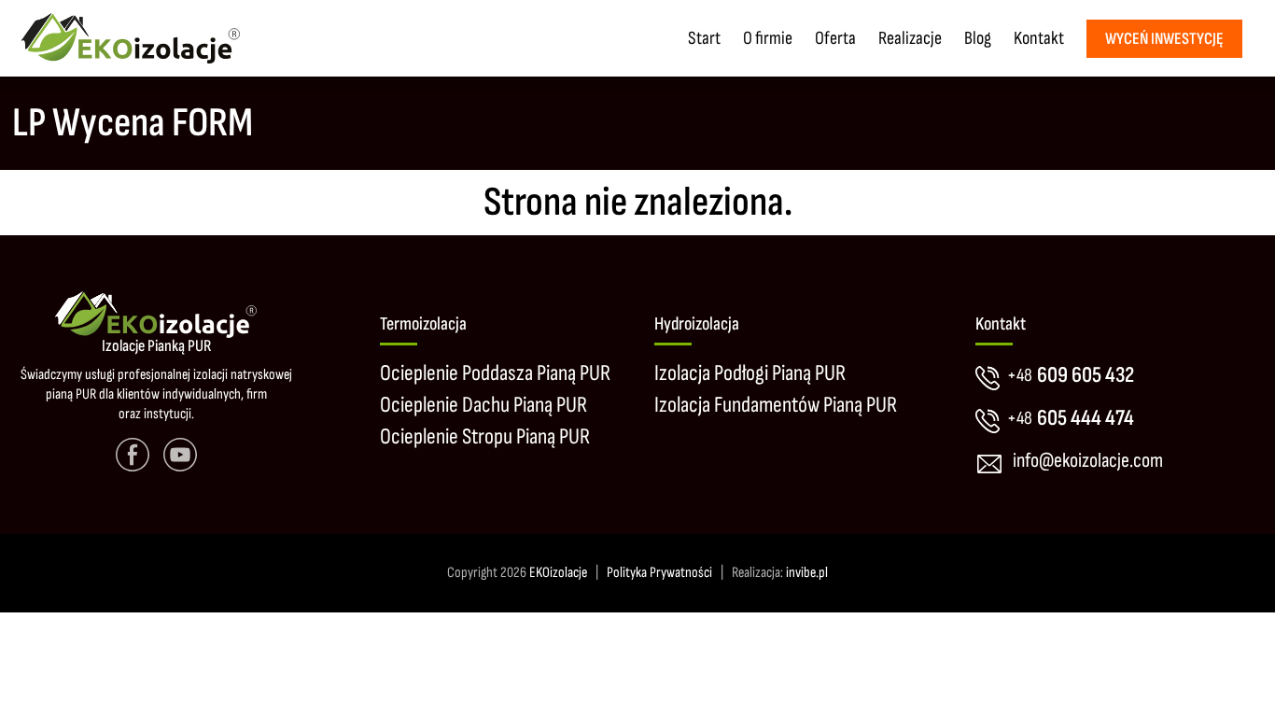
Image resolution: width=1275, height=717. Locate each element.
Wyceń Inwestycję (1164, 39)
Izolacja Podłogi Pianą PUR (750, 373)
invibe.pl (807, 573)
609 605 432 (1070, 374)
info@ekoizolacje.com (1088, 460)
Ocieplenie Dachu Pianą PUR (483, 404)
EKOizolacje (558, 573)
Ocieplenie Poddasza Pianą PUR (495, 373)
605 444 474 (1070, 417)
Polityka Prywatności (659, 573)
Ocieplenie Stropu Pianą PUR (485, 436)
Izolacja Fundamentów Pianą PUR (775, 404)
